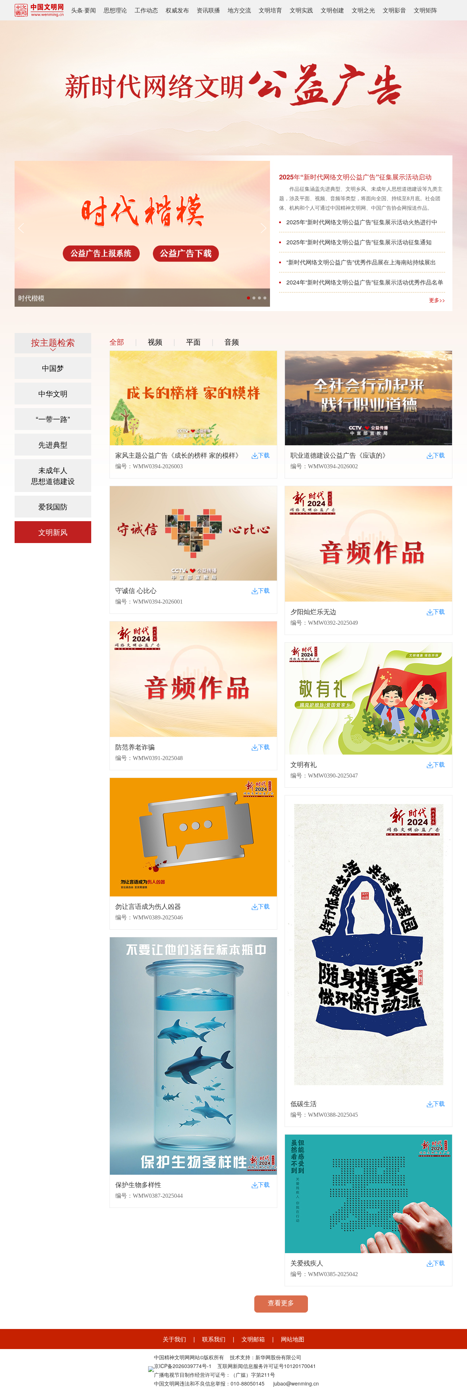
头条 (77, 10)
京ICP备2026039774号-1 (183, 1365)
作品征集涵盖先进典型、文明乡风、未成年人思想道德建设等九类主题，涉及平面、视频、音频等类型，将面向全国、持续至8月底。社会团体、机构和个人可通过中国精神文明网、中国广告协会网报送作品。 (361, 198)
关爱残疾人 (306, 1263)
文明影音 (394, 10)
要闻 (90, 10)
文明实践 (301, 10)
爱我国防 (52, 506)
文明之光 (363, 10)
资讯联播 (208, 10)
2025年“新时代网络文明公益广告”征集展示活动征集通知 (359, 242)
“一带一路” (53, 419)
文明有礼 (303, 764)
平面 (193, 341)
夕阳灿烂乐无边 (313, 612)
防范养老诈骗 (135, 747)
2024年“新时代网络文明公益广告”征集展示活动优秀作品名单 (364, 282)
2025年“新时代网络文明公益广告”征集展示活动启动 (355, 177)
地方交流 (239, 10)
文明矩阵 (425, 10)
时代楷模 (31, 297)
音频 (231, 341)
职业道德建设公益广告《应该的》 (339, 455)
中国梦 (53, 368)
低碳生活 (303, 1104)
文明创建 (332, 10)
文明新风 (52, 532)
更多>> (437, 299)
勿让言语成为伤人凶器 (148, 906)
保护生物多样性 (138, 1185)
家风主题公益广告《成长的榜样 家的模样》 (178, 455)
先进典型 (52, 444)
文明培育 (270, 10)
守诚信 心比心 (136, 590)
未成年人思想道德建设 (53, 475)
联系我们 (213, 1339)
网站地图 (292, 1339)
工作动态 (146, 10)
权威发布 (177, 10)
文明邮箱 (253, 1339)
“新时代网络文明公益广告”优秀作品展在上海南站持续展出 (361, 262)
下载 (264, 455)
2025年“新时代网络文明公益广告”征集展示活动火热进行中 (361, 222)
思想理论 (115, 10)
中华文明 (52, 393)
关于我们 (174, 1339)
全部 (116, 341)
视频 (155, 341)
